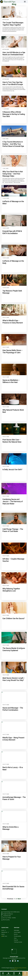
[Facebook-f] (10, 961)
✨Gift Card (4, 936)
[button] (25, 2)
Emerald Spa (9, 1)
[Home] (3, 973)
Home (2, 930)
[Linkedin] (17, 961)
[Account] (19, 973)
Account (19, 974)
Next (19, 899)
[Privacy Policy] (18, 967)
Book (25, 974)
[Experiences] (8, 973)
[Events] (14, 973)
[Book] (25, 973)
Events (3, 934)
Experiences (4, 932)
